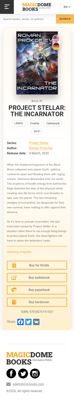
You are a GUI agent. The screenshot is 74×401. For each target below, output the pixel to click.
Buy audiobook (39, 277)
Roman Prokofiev (41, 148)
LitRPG (18, 123)
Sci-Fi (37, 131)
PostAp (34, 123)
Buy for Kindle (39, 265)
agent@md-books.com (28, 384)
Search (65, 19)
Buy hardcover (39, 302)
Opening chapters (19, 252)
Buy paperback (39, 290)
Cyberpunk (53, 123)
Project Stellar (38, 143)
